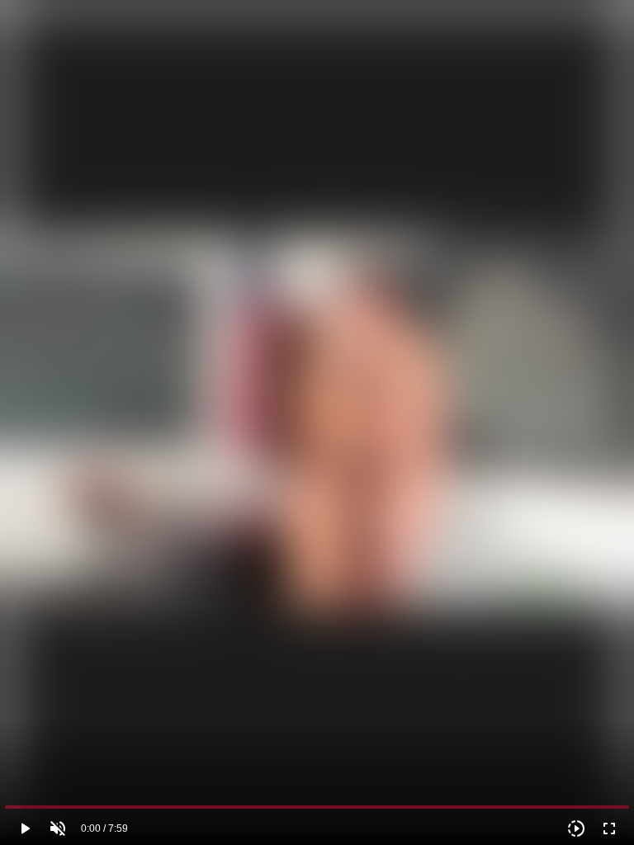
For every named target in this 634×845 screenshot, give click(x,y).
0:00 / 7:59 (104, 828)
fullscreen (609, 828)
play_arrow (25, 828)
